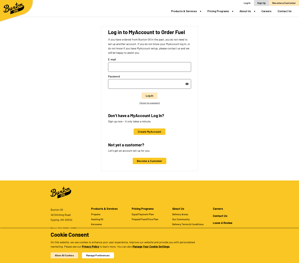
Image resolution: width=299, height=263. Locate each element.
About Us (245, 11)
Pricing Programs (218, 11)
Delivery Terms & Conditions (188, 224)
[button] (202, 11)
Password (114, 76)
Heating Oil (97, 219)
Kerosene (96, 224)
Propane (95, 214)
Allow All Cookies (64, 255)
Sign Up (261, 2)
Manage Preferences (98, 255)
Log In (247, 2)
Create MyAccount (149, 131)
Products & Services (184, 11)
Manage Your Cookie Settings (151, 246)
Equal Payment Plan (143, 214)
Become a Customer (284, 2)
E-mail (112, 59)
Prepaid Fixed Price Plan (145, 219)
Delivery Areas (180, 214)
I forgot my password (149, 103)
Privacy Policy (90, 246)
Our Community (181, 219)
